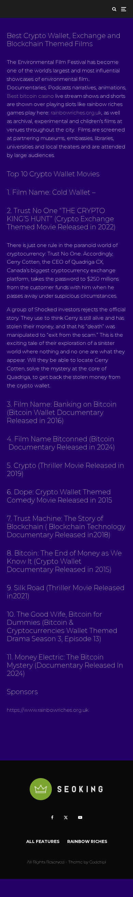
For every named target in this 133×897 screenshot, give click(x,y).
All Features (42, 841)
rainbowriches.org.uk (76, 112)
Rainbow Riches (87, 841)
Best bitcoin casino (30, 96)
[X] (66, 817)
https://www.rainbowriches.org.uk (47, 710)
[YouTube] (80, 817)
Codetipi (97, 861)
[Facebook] (52, 817)
